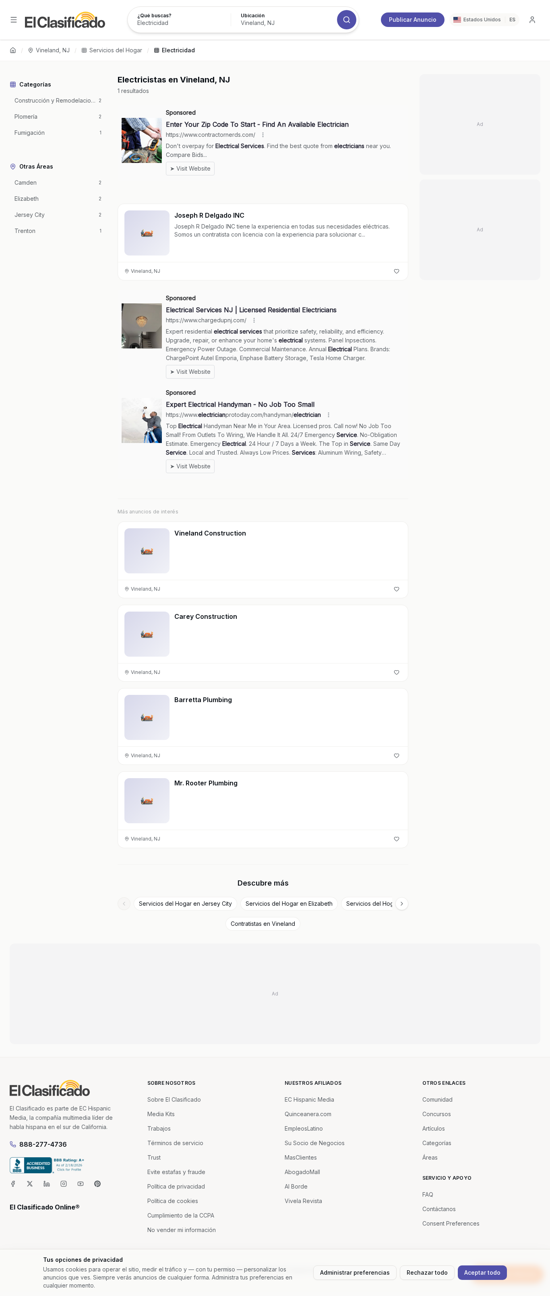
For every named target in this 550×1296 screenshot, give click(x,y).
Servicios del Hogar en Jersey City (185, 903)
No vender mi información (181, 1229)
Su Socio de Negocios (315, 1142)
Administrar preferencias (355, 1272)
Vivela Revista (303, 1200)
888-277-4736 (43, 1144)
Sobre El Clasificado (174, 1099)
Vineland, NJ (53, 50)
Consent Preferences (451, 1223)
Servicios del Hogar (115, 50)
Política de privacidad (176, 1186)
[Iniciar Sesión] (532, 20)
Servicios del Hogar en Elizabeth (289, 903)
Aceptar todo (482, 1272)
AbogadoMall (302, 1171)
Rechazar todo (427, 1272)
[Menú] (14, 20)
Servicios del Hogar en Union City (391, 903)
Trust (154, 1157)
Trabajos (159, 1128)
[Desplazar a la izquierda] (124, 903)
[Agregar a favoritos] (396, 271)
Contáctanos (439, 1208)
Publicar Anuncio (412, 19)
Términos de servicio (175, 1142)
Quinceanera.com (308, 1114)
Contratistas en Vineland (263, 923)
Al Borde (296, 1186)
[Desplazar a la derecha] (401, 903)
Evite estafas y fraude (176, 1171)
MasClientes (301, 1157)
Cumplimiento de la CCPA (180, 1215)
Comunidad (437, 1099)
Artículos (433, 1128)
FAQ (427, 1194)
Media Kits (161, 1114)
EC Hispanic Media (309, 1099)
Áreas (430, 1157)
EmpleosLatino (304, 1128)
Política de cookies (172, 1200)
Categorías (436, 1142)
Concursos (436, 1114)
